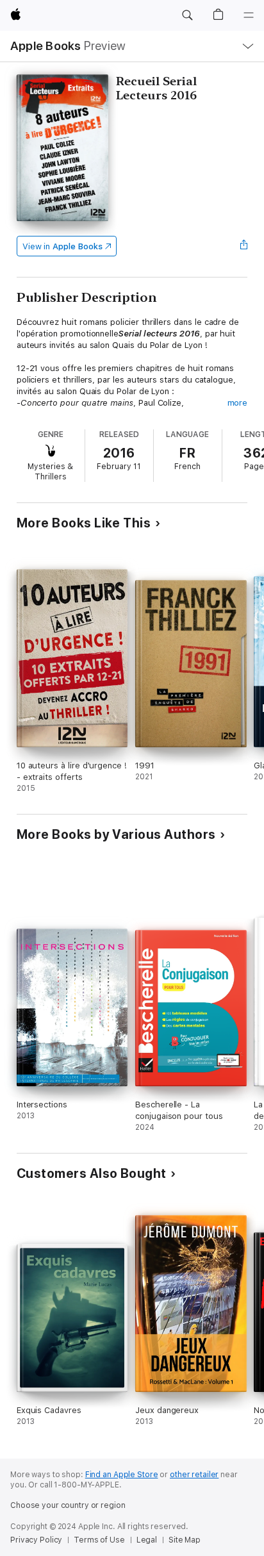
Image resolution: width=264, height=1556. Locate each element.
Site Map (185, 1539)
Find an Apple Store (121, 1474)
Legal (146, 1539)
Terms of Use (99, 1539)
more (237, 403)
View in (62, 246)
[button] (187, 15)
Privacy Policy (36, 1539)
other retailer (194, 1474)
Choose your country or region (68, 1505)
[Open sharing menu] (243, 246)
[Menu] (248, 15)
